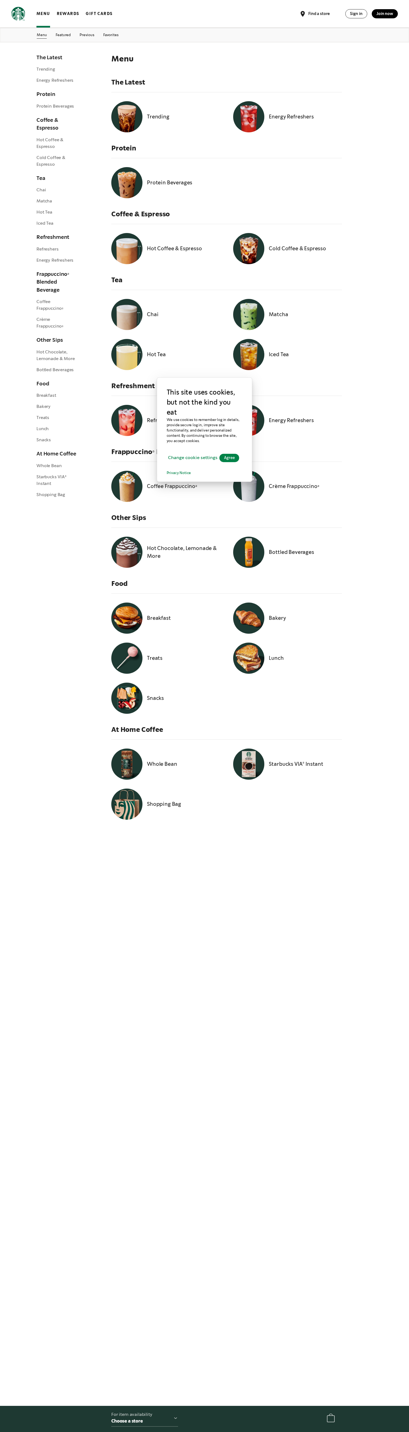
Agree (229, 458)
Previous (87, 35)
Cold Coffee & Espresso (50, 161)
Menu (43, 13)
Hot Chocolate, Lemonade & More (55, 355)
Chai (41, 190)
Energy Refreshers (54, 80)
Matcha (44, 201)
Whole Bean (48, 466)
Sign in (356, 13)
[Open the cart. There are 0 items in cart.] (330, 1419)
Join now (384, 13)
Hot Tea (44, 212)
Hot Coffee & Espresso (49, 143)
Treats (42, 417)
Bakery (43, 406)
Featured (63, 35)
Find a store (319, 13)
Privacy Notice (179, 473)
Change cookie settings (193, 458)
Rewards (68, 13)
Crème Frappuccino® (49, 322)
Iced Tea (44, 223)
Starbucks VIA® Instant (51, 480)
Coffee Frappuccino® (49, 305)
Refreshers (47, 249)
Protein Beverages (55, 106)
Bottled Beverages (55, 370)
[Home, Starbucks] (18, 15)
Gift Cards (99, 13)
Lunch (42, 429)
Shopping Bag (50, 494)
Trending (45, 69)
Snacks (43, 440)
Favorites (111, 35)
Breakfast (46, 395)
